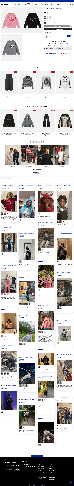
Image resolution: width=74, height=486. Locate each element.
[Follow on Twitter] (24, 467)
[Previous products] (69, 32)
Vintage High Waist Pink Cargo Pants (46, 260)
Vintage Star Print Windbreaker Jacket (64, 234)
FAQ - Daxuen (51, 470)
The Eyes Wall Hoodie (46, 348)
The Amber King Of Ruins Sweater (65, 133)
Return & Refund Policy (53, 473)
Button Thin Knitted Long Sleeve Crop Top (26, 316)
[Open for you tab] (70, 482)
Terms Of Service (52, 464)
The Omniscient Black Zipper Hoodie (9, 133)
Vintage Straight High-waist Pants (26, 234)
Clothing (36, 4)
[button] (58, 13)
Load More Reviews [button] (37, 456)
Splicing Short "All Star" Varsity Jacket (64, 273)
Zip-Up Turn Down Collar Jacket (63, 186)
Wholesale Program (41, 472)
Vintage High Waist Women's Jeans (27, 277)
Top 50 (42, 4)
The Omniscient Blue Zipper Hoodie (27, 133)
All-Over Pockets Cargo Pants (47, 222)
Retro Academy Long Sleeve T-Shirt (65, 95)
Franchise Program (41, 473)
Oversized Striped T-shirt (65, 320)
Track (58, 4)
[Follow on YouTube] (32, 467)
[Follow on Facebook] (22, 467)
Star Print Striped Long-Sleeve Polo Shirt (27, 95)
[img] (37, 172)
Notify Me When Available (58, 29)
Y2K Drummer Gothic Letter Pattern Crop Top (26, 186)
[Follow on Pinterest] (30, 467)
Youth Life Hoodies (45, 305)
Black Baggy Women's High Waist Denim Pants (45, 377)
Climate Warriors (52, 477)
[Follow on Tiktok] (34, 467)
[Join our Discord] (28, 467)
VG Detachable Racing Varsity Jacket (8, 386)
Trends (46, 4)
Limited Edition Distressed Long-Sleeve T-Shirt (46, 95)
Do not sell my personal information (42, 478)
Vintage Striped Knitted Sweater (55, 35)
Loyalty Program (41, 468)
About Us (50, 468)
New (32, 4)
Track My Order (41, 466)
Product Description (52, 475)
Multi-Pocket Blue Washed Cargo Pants (64, 355)
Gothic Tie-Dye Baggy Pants (9, 95)
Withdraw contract (52, 479)
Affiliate (39, 470)
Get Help (52, 4)
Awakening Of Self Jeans (46, 133)
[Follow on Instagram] (26, 467)
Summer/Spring (26, 4)
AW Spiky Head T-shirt (9, 185)
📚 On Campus (18, 4)
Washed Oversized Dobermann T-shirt (62, 398)
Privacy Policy (51, 466)
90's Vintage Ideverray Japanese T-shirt (7, 228)
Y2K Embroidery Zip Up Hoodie (47, 416)
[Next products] (71, 32)
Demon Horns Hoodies (46, 185)
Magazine (39, 475)
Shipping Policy (51, 472)
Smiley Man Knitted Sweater (29, 399)
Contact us (40, 464)
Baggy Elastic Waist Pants (10, 345)
